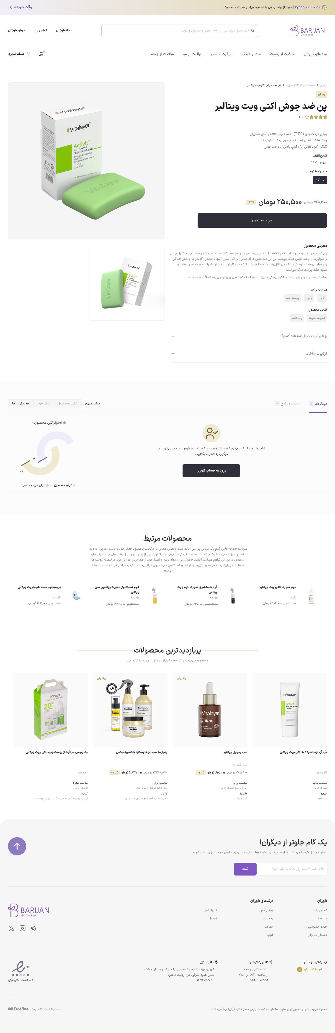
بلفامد (269, 926)
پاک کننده (296, 318)
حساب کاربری (16, 54)
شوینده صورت (317, 318)
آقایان (322, 298)
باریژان (323, 85)
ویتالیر (321, 94)
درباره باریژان (16, 30)
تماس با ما (40, 30)
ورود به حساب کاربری (211, 470)
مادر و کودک (251, 54)
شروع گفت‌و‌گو (313, 969)
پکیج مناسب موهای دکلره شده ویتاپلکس (142, 752)
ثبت (245, 869)
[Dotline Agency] (34, 1009)
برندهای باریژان (315, 54)
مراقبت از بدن (221, 54)
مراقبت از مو (192, 54)
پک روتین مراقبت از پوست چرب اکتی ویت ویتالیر (57, 752)
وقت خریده (23, 7)
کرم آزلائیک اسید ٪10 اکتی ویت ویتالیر (303, 752)
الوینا (270, 935)
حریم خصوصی (317, 926)
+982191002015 (258, 980)
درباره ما (322, 918)
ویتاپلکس (266, 910)
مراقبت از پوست (282, 54)
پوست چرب (292, 298)
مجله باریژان (64, 30)
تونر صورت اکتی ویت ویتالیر (278, 587)
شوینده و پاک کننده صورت (300, 85)
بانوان (309, 298)
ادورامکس (210, 910)
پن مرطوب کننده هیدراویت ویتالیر (39, 587)
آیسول (213, 918)
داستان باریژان (317, 935)
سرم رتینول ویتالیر (235, 752)
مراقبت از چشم (162, 54)
